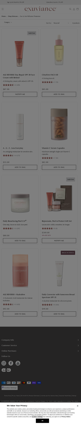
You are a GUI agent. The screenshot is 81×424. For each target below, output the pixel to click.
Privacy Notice (66, 416)
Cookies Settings (37, 416)
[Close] (77, 406)
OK (42, 420)
